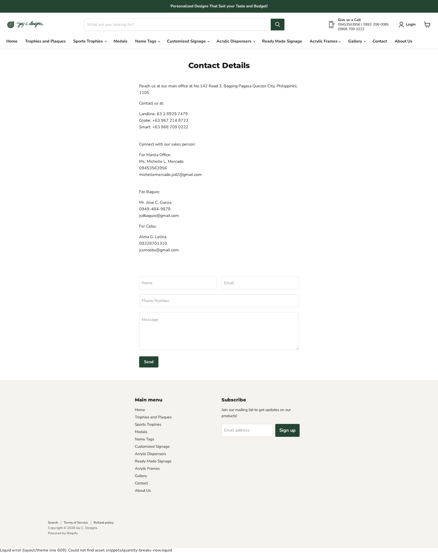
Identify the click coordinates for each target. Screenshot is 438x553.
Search (53, 522)
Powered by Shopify (63, 533)
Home (11, 41)
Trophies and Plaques (45, 41)
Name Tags (146, 41)
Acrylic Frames (324, 41)
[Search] (277, 24)
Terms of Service (76, 522)
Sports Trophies (88, 41)
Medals (120, 41)
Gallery (355, 41)
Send (149, 362)
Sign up (287, 430)
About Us (403, 41)
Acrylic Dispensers (234, 41)
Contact (380, 41)
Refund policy (104, 522)
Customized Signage (187, 41)
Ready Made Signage (282, 41)
